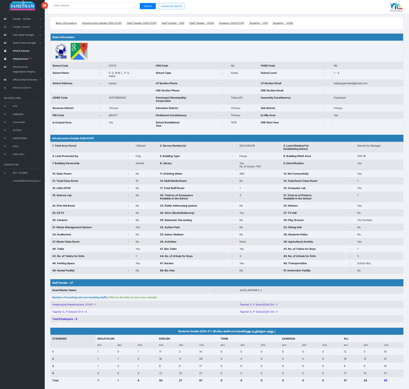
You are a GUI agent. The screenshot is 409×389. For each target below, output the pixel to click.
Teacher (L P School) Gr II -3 (69, 311)
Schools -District (21, 26)
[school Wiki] (61, 51)
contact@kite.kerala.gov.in (27, 180)
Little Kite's (18, 154)
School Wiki (19, 122)
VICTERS (17, 130)
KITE (15, 106)
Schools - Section (22, 18)
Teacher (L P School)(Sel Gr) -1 (258, 304)
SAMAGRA (18, 114)
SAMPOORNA (20, 138)
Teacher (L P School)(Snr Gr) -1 (259, 311)
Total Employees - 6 (64, 319)
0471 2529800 (20, 172)
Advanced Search (22, 87)
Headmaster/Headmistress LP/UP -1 (74, 304)
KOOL (16, 146)
